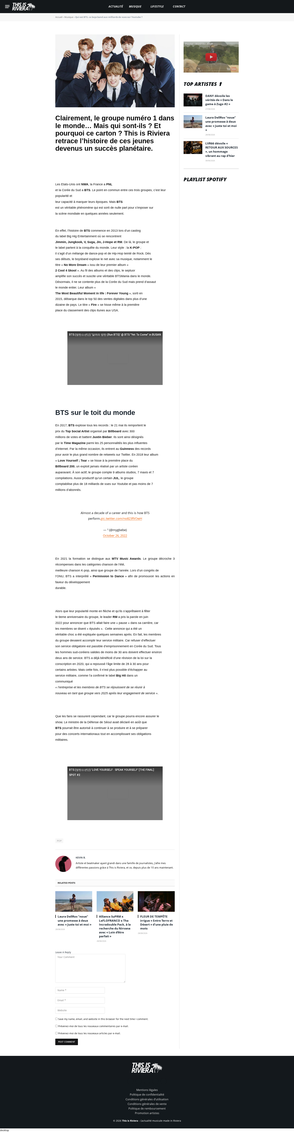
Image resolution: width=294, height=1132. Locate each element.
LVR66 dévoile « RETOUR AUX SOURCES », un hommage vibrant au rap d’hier (221, 149)
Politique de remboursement (147, 1108)
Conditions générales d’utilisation (147, 1099)
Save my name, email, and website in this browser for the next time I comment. (103, 1019)
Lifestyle (157, 6)
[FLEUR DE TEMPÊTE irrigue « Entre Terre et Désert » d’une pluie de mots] (156, 901)
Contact (179, 6)
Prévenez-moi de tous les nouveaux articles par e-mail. (89, 1033)
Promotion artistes (147, 1113)
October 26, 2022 (115, 535)
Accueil (58, 17)
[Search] (287, 6)
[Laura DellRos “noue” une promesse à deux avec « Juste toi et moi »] (73, 901)
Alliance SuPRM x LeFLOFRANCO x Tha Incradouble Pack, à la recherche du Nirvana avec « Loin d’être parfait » (115, 926)
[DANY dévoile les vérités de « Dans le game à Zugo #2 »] (193, 100)
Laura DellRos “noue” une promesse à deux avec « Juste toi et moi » (74, 920)
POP (59, 840)
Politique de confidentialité (147, 1094)
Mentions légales (147, 1090)
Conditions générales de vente (147, 1104)
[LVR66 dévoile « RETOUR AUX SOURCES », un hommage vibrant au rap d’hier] (193, 147)
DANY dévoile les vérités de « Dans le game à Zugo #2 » (219, 100)
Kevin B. (81, 857)
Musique (135, 6)
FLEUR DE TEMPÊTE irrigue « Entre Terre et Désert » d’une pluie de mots (156, 922)
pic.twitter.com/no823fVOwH (121, 518)
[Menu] (7, 6)
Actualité (116, 6)
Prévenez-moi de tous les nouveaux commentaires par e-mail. (93, 1026)
